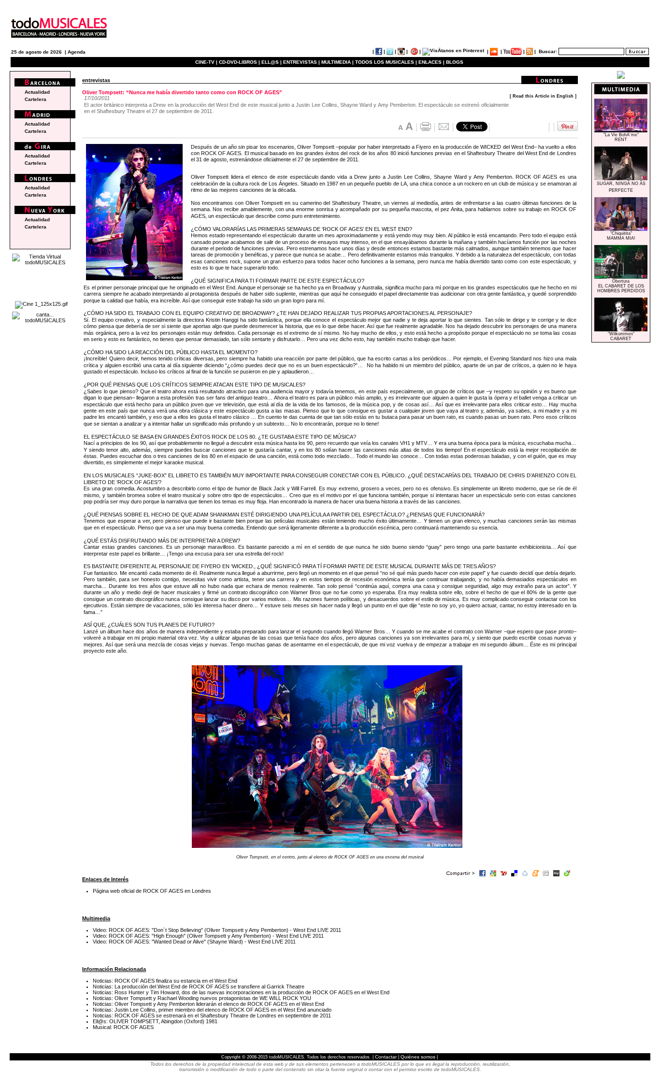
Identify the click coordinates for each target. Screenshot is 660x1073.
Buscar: (548, 51)
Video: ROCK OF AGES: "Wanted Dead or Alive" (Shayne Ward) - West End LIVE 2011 (194, 941)
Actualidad (37, 92)
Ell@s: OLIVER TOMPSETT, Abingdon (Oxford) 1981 (155, 1021)
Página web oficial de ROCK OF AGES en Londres (152, 891)
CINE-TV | (207, 62)
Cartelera (35, 99)
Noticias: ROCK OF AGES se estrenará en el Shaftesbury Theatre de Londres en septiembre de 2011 (212, 1015)
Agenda (77, 52)
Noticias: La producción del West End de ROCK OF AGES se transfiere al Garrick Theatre (198, 986)
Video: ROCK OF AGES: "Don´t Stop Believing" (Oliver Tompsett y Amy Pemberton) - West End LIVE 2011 (217, 930)
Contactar (386, 1056)
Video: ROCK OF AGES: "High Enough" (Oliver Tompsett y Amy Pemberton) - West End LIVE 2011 (208, 936)
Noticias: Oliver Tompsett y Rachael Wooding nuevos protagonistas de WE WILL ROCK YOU (202, 998)
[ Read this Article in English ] (543, 96)
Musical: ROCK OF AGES (123, 1027)
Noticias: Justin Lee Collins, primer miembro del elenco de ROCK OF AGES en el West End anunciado (212, 1010)
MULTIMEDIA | (337, 62)
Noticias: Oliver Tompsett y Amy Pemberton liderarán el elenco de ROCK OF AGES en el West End (208, 1004)
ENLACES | (431, 62)
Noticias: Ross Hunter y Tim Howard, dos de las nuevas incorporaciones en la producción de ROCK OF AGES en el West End (241, 992)
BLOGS (454, 62)
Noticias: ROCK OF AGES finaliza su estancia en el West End (165, 981)
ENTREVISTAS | (301, 62)
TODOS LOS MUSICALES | (386, 62)
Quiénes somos (418, 1056)
